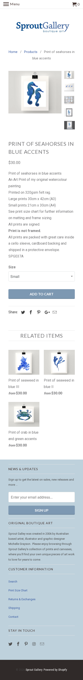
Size (12, 267)
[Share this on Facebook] (30, 312)
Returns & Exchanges (21, 599)
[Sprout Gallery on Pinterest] (26, 644)
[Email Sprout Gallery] (42, 644)
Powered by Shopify (55, 669)
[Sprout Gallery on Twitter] (10, 644)
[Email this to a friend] (54, 312)
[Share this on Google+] (46, 312)
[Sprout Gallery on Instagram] (34, 644)
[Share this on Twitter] (22, 312)
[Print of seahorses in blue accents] (35, 92)
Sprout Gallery (34, 669)
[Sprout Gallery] (42, 27)
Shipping (14, 608)
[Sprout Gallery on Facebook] (18, 644)
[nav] (11, 4)
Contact (13, 616)
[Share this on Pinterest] (38, 312)
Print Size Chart (17, 590)
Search (12, 581)
